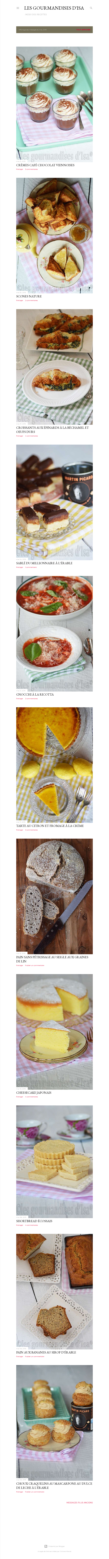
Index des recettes (36, 14)
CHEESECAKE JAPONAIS (33, 1092)
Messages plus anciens (79, 1502)
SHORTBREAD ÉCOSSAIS (34, 1221)
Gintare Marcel (65, 1551)
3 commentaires (31, 169)
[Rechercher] (91, 7)
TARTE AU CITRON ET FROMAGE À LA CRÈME (50, 826)
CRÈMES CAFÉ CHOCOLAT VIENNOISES (45, 165)
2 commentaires (31, 300)
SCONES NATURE (29, 296)
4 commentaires (31, 436)
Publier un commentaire (34, 965)
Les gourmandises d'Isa (54, 8)
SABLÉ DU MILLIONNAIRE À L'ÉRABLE (44, 563)
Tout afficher (83, 30)
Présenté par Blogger (57, 1546)
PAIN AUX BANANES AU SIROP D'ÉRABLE (46, 1352)
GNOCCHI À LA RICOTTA (35, 694)
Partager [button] (19, 169)
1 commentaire (31, 567)
